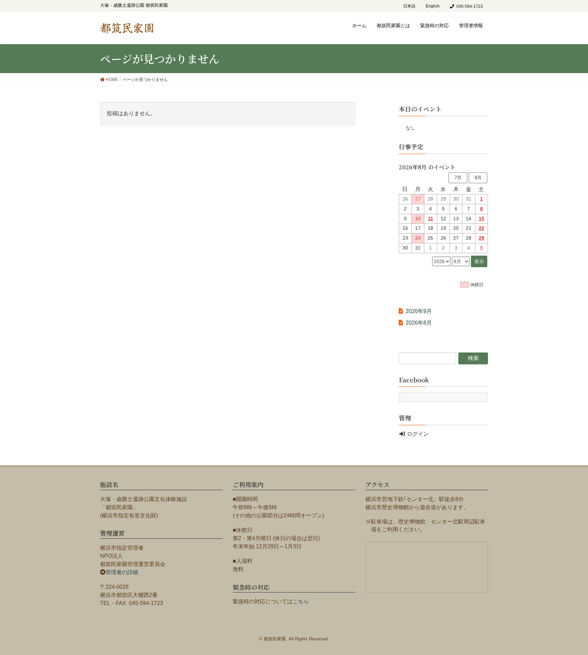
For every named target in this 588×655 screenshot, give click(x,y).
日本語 (409, 6)
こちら (301, 601)
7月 (458, 177)
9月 (478, 177)
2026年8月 (419, 323)
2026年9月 (419, 311)
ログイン (418, 434)
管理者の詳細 (121, 572)
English (433, 6)
